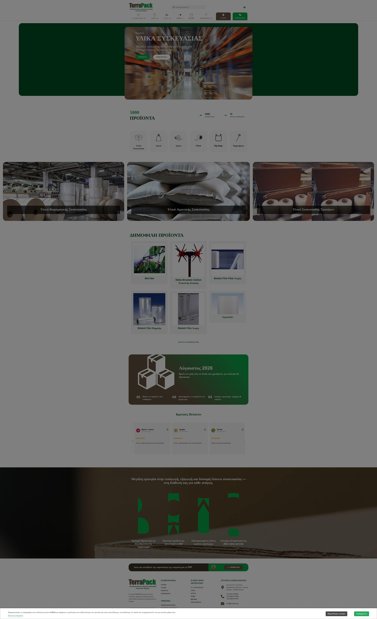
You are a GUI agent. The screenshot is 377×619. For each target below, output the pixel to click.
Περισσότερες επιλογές (336, 614)
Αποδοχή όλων (361, 614)
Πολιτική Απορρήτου (15, 615)
